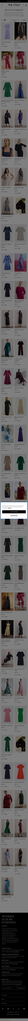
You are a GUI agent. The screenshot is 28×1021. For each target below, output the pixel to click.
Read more (9, 507)
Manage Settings (14, 515)
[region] (14, 510)
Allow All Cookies (14, 511)
